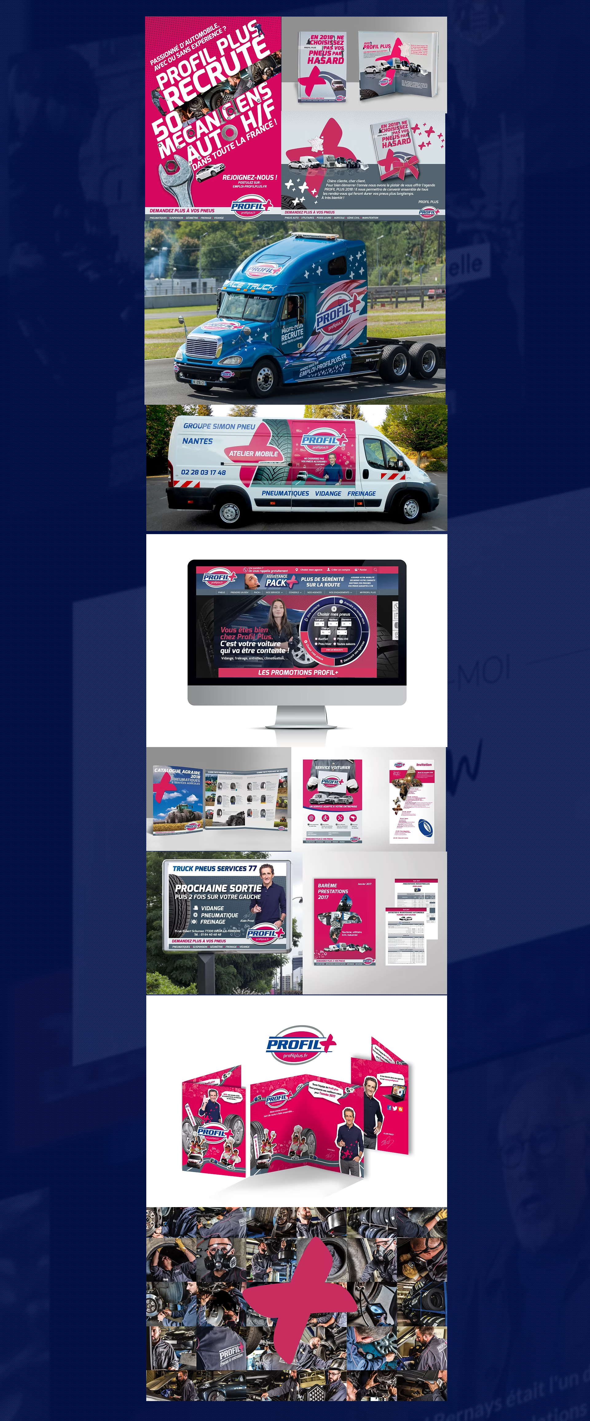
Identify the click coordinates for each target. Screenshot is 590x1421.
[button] (296, 1102)
